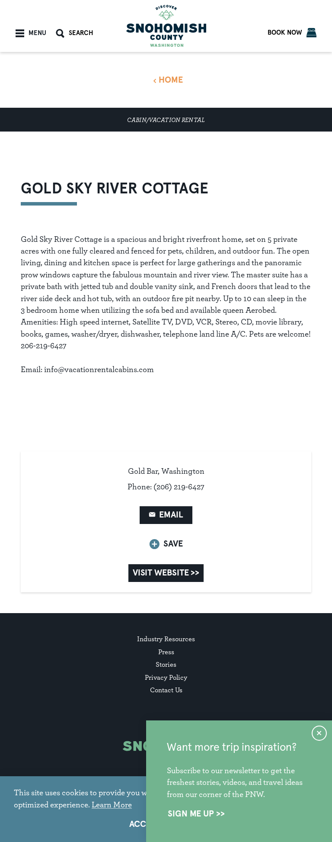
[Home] (166, 26)
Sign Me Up (191, 814)
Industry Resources (166, 639)
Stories (166, 664)
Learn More (112, 805)
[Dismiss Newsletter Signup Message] (319, 733)
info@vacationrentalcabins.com (99, 369)
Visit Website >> (166, 573)
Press (166, 652)
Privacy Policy (166, 677)
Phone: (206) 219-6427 (166, 487)
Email (171, 515)
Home (171, 80)
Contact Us (166, 690)
